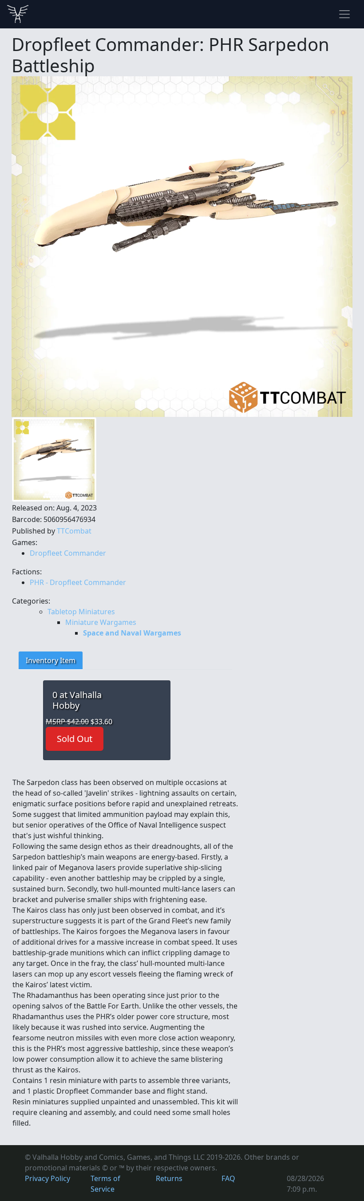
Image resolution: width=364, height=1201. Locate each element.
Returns (169, 1178)
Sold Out (74, 739)
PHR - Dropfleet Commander (78, 582)
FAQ (228, 1178)
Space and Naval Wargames (132, 633)
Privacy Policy (47, 1178)
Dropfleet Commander (68, 553)
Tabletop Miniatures (81, 611)
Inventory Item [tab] (50, 660)
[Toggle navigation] (344, 14)
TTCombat (74, 531)
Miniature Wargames (100, 622)
